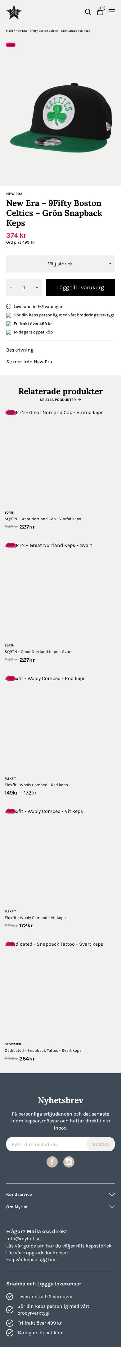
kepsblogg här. (40, 1259)
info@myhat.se (23, 1239)
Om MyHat (17, 1207)
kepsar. (61, 1253)
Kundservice (19, 1194)
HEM (9, 31)
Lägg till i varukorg (80, 287)
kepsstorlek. (99, 1246)
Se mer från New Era (29, 362)
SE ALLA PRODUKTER (58, 400)
